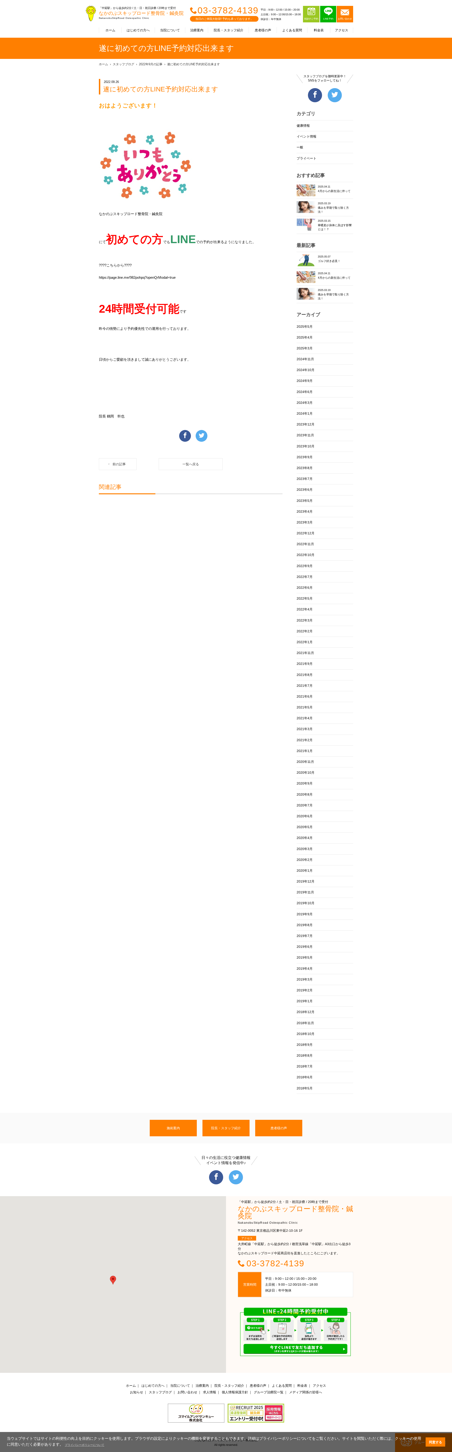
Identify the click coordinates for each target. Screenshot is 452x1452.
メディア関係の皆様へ (305, 1392)
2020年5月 (305, 827)
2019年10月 (306, 903)
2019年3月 (305, 979)
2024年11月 (305, 359)
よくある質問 (292, 30)
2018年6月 (305, 1077)
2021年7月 (305, 685)
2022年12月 (306, 533)
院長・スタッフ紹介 (228, 30)
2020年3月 (305, 849)
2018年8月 (305, 1055)
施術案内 (173, 1128)
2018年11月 (305, 1023)
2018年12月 (306, 1012)
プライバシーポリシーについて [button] (84, 1445)
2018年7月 (305, 1066)
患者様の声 (263, 30)
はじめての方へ (138, 30)
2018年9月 (305, 1045)
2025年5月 (305, 326)
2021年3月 (305, 729)
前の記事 (119, 464)
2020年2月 (305, 860)
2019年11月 (305, 892)
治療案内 (196, 30)
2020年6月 (305, 816)
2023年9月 (305, 457)
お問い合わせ (187, 1392)
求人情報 (209, 1392)
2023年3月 (305, 522)
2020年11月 (305, 762)
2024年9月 (305, 381)
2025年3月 (305, 348)
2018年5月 (305, 1088)
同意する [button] (435, 1442)
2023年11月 (305, 435)
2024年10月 (306, 370)
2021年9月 (305, 664)
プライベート (306, 158)
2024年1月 (305, 413)
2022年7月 (305, 577)
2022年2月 (305, 631)
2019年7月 (305, 936)
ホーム (110, 30)
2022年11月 (305, 544)
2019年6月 (305, 947)
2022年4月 (305, 609)
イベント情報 (306, 136)
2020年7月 (305, 805)
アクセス (341, 30)
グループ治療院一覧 (268, 1392)
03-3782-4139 (228, 10)
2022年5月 (305, 598)
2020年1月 (305, 870)
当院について (170, 30)
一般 (300, 147)
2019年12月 (306, 881)
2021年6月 (305, 696)
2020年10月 (306, 772)
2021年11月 (305, 653)
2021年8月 (305, 675)
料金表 (319, 30)
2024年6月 (305, 392)
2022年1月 (305, 642)
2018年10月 (306, 1034)
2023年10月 (306, 446)
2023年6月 (305, 489)
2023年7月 (305, 479)
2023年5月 (305, 501)
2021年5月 (305, 707)
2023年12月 (306, 424)
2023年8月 (305, 468)
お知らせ (136, 1392)
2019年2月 (305, 990)
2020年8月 (305, 794)
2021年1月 (305, 751)
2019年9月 (305, 914)
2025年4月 (305, 337)
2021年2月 (305, 740)
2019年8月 (305, 925)
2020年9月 (305, 783)
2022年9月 (305, 566)
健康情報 (303, 125)
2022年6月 (305, 587)
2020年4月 (305, 838)
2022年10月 (306, 555)
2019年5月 (305, 957)
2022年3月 (305, 620)
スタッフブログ (123, 64)
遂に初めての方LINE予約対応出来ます (193, 64)
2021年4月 (305, 718)
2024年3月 (305, 403)
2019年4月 (305, 968)
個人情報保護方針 (235, 1392)
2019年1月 (305, 1001)
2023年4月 (305, 511)
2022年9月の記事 (150, 64)
